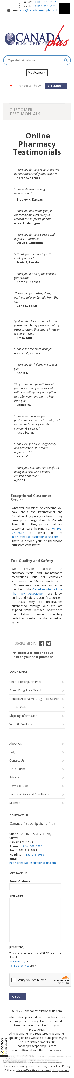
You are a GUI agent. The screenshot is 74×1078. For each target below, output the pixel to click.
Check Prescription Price (25, 682)
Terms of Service (19, 965)
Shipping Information (23, 716)
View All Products (20, 724)
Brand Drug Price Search (25, 690)
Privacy (14, 777)
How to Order (18, 707)
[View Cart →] (11, 85)
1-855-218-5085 (33, 854)
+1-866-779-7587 (44, 2)
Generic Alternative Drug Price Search (34, 699)
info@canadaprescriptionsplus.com (43, 10)
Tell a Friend (17, 769)
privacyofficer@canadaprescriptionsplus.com (42, 1070)
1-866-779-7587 (31, 846)
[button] (4, 1047)
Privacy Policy (17, 961)
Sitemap (14, 803)
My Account (36, 72)
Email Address (19, 881)
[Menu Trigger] (64, 8)
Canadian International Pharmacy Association (37, 591)
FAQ (12, 752)
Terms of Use (18, 786)
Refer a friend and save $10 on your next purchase (33, 655)
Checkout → (56, 86)
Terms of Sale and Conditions (29, 794)
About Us (15, 743)
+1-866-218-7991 (44, 6)
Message (16, 895)
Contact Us (16, 760)
